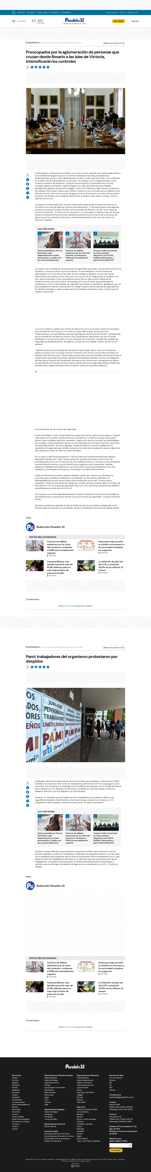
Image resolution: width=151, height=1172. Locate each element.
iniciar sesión (69, 606)
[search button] (14, 12)
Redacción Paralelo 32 (50, 527)
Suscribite (118, 21)
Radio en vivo (133, 12)
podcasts (54, 13)
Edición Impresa (112, 12)
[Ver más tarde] (27, 67)
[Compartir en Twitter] (40, 67)
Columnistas (65, 13)
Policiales (31, 13)
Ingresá (135, 21)
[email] (44, 67)
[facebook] (36, 67)
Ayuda (88, 1161)
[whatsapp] (32, 67)
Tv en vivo (123, 12)
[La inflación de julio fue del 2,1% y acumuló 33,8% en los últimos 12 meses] (86, 565)
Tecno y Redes (43, 13)
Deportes (21, 13)
